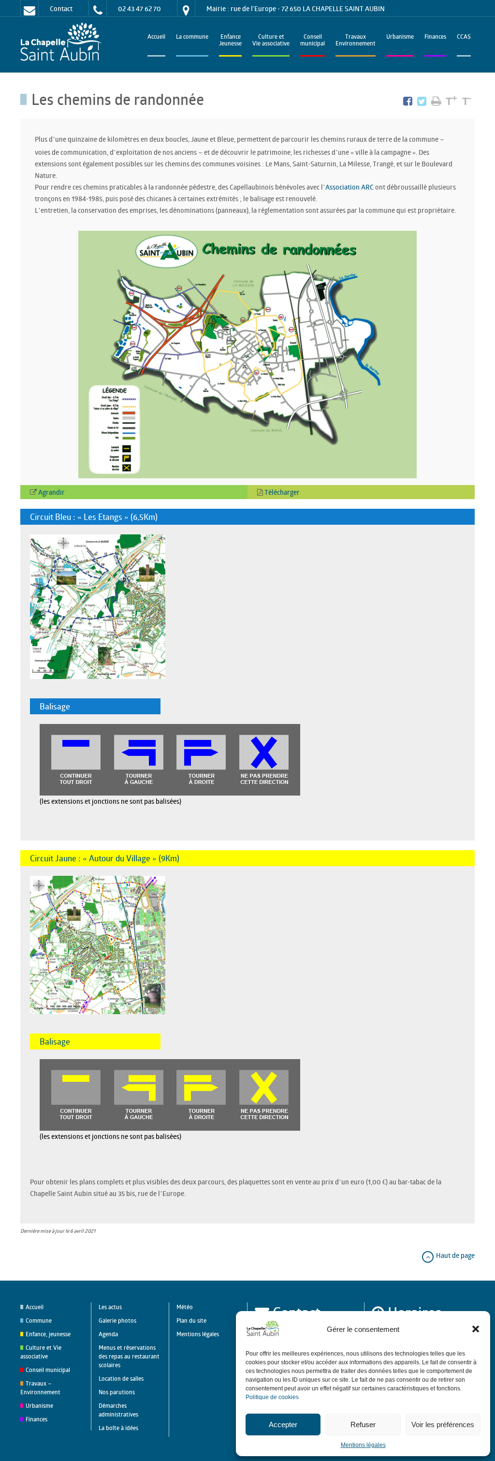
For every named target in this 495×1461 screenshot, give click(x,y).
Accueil (156, 37)
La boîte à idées (118, 1428)
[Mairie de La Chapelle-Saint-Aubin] (63, 42)
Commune (39, 1320)
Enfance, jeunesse (48, 1334)
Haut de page (455, 1255)
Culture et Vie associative (271, 41)
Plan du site (191, 1320)
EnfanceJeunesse (230, 41)
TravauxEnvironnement (355, 41)
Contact (61, 8)
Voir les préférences (442, 1424)
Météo (184, 1307)
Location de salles (121, 1378)
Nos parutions (117, 1392)
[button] (475, 1329)
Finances (435, 37)
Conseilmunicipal (312, 41)
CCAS (464, 37)
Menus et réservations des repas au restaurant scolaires (129, 1356)
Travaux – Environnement (40, 1387)
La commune (192, 37)
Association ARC (349, 187)
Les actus (110, 1307)
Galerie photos (117, 1320)
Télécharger (281, 492)
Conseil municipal (48, 1370)
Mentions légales (363, 1445)
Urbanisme (400, 37)
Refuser (363, 1424)
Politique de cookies (272, 1397)
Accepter (283, 1424)
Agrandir (51, 492)
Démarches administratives (118, 1410)
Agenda (108, 1334)
